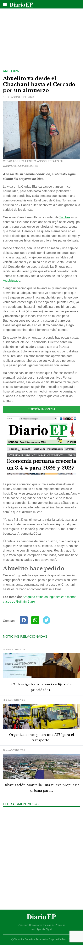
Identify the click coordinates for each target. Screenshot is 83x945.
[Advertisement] (41, 37)
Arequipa (11, 71)
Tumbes (64, 217)
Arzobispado (11, 280)
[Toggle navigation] (5, 5)
